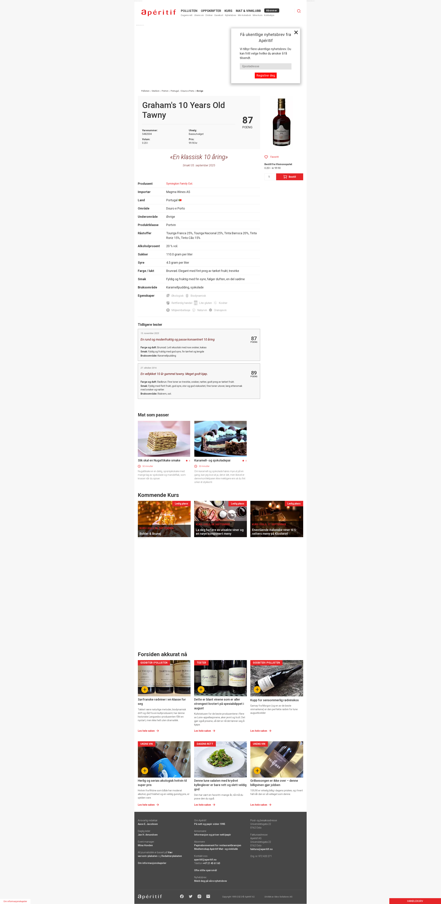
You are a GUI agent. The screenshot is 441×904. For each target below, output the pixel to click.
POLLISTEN (189, 11)
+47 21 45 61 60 (211, 863)
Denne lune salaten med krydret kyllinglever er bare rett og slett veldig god (220, 785)
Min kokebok (244, 15)
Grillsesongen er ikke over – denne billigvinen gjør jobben (274, 783)
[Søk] (298, 11)
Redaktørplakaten (171, 856)
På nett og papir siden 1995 (209, 824)
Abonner (271, 10)
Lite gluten (205, 303)
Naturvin (202, 310)
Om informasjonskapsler (152, 863)
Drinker (209, 15)
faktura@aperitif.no (261, 849)
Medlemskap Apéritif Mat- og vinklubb (216, 849)
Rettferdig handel (181, 303)
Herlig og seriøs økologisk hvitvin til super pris (162, 783)
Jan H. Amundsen (148, 834)
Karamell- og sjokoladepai (212, 460)
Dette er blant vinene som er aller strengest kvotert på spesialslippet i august (219, 704)
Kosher (223, 303)
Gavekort (218, 15)
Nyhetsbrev (230, 15)
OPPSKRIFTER (211, 11)
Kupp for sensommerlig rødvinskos (274, 700)
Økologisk (177, 295)
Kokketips (269, 15)
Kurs (228, 11)
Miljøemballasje (180, 310)
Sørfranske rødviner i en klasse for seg (162, 702)
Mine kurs (257, 15)
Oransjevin (220, 310)
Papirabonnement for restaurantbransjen (217, 845)
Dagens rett (186, 15)
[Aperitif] (158, 12)
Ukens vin (199, 15)
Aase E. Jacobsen (148, 824)
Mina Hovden (145, 845)
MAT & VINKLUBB (248, 11)
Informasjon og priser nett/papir (212, 834)
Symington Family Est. (179, 183)
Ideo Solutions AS (283, 897)
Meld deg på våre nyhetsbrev (210, 881)
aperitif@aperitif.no (205, 859)
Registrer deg (266, 75)
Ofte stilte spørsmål (205, 870)
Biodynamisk (198, 295)
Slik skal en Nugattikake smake (159, 460)
